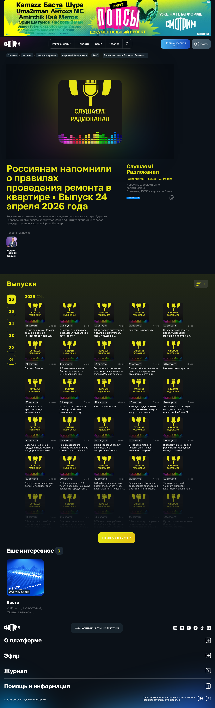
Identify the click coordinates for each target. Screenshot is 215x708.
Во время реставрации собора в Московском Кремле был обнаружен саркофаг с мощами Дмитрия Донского (73, 527)
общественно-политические (144, 186)
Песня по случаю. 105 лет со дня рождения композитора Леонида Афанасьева (39, 334)
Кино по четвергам (105, 406)
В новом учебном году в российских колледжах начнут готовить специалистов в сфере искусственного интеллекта (177, 451)
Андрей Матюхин (11, 251)
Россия (167, 178)
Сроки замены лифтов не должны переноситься (39, 484)
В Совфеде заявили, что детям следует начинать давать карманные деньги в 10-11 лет (109, 487)
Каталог (27, 55)
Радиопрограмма (46, 55)
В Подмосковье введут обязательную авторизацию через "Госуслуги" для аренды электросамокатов (107, 450)
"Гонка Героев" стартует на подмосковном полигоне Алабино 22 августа (177, 410)
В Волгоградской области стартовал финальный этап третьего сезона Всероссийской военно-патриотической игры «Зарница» (40, 528)
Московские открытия (176, 368)
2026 (95, 55)
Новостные (134, 184)
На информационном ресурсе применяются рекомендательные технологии (169, 698)
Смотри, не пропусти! (141, 330)
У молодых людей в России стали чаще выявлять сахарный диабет (140, 449)
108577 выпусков (19, 591)
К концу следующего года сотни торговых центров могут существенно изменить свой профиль (144, 410)
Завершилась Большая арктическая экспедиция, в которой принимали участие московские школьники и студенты (144, 489)
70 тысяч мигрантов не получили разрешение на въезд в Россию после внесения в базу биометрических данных (108, 374)
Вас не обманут (34, 368)
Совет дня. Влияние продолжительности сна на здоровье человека (39, 447)
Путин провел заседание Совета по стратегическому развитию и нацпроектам (177, 525)
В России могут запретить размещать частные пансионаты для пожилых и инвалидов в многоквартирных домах (144, 527)
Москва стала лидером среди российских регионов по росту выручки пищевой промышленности (73, 412)
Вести (13, 602)
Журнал (15, 670)
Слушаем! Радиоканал (74, 55)
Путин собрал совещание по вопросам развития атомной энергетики (143, 371)
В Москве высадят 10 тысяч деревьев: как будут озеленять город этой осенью (75, 487)
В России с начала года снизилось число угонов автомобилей (74, 333)
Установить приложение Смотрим (97, 627)
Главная (12, 55)
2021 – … (156, 178)
